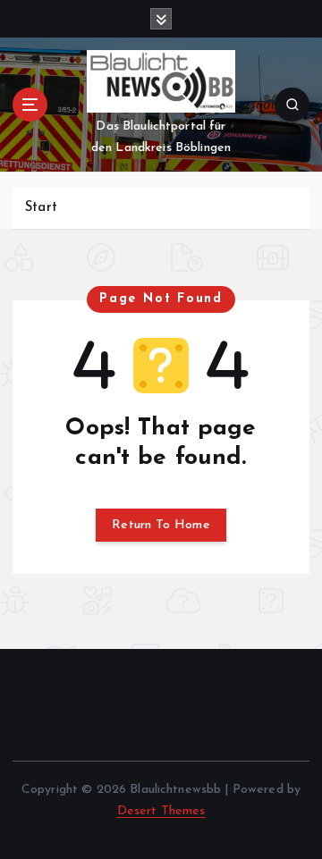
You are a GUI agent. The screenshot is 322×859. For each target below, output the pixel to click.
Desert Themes (161, 811)
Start (41, 208)
